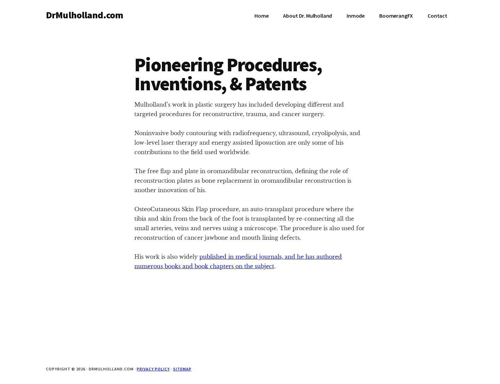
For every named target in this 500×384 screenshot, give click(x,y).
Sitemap (182, 368)
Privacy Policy (153, 368)
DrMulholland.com (84, 15)
